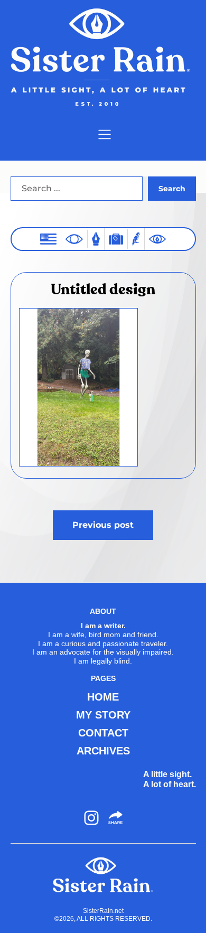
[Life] (96, 239)
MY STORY (103, 715)
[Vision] (74, 239)
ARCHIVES (103, 751)
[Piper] (136, 239)
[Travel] (116, 239)
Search (171, 188)
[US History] (48, 239)
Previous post (103, 525)
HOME (103, 697)
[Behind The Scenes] (157, 239)
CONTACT (103, 733)
